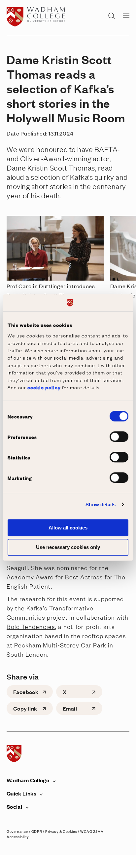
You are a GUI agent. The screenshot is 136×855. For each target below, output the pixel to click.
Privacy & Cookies (61, 831)
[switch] (119, 436)
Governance (17, 831)
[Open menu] (126, 15)
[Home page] (37, 24)
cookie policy (44, 387)
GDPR (36, 831)
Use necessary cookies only (68, 547)
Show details (100, 504)
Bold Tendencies (31, 626)
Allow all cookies (68, 527)
